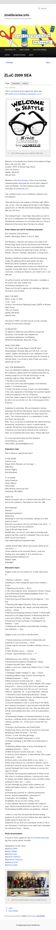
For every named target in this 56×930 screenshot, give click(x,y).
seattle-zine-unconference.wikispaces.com (24, 94)
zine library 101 (10, 49)
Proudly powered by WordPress (28, 925)
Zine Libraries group (38, 837)
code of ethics (24, 49)
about (31, 55)
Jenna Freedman (14, 856)
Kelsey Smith (13, 862)
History (25, 83)
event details (13, 910)
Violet (24, 916)
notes (10, 908)
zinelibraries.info (16, 15)
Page (7, 83)
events (7, 55)
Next (49, 62)
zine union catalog (39, 49)
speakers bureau (19, 55)
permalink (41, 916)
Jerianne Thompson (15, 859)
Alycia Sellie (12, 848)
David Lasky (12, 854)
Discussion (16, 83)
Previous (8, 62)
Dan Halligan (12, 851)
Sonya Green (13, 865)
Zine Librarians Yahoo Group (28, 180)
